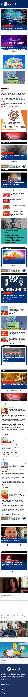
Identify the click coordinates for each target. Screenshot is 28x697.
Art (7, 560)
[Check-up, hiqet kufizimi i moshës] (4, 440)
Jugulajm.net (8, 302)
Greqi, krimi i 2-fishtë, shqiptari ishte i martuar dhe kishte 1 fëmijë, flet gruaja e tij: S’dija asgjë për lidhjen (13, 538)
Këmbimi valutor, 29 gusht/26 (11, 106)
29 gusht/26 (6, 202)
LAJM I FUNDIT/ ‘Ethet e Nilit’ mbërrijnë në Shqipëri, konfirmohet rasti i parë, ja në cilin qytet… (17, 495)
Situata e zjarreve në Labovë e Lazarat (5, 195)
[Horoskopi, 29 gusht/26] (6, 201)
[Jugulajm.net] (10, 4)
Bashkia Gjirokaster (4, 341)
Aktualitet (4, 45)
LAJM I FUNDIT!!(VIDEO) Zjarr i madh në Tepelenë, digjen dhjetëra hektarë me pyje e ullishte (17, 213)
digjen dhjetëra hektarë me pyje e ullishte (5, 213)
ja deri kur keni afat (4, 413)
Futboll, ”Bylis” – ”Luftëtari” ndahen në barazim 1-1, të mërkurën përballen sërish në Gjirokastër (17, 311)
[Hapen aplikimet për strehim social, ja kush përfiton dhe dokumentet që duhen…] (14, 381)
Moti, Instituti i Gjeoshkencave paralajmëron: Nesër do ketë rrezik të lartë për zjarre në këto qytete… (13, 483)
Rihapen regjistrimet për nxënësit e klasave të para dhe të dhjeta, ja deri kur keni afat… (17, 411)
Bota (9, 534)
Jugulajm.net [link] (4, 673)
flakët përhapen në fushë (6, 208)
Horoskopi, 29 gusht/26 (15, 199)
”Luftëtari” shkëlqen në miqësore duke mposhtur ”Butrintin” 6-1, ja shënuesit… (17, 333)
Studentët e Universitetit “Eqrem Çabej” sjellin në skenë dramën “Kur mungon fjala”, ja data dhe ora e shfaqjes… (14, 564)
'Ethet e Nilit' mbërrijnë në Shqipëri (4, 497)
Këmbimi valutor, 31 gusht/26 (13, 28)
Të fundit (11, 45)
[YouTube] (4, 693)
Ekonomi (6, 256)
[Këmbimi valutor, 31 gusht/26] (14, 17)
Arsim (4, 560)
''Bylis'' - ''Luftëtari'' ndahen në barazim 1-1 (5, 313)
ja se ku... (4, 467)
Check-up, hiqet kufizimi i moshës (16, 440)
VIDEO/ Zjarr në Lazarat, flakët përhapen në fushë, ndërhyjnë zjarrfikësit (17, 207)
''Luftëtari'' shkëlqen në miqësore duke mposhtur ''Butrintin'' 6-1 (4, 333)
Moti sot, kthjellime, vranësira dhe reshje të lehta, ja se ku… (17, 465)
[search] (26, 4)
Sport (4, 292)
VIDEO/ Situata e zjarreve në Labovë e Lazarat (17, 194)
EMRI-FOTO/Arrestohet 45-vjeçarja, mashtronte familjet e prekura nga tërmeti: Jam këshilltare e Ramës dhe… (13, 95)
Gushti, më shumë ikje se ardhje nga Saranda (14, 91)
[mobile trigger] (2, 4)
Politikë (4, 180)
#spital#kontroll (6, 442)
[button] (15, 11)
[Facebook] (2, 693)
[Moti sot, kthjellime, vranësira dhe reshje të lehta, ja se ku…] (4, 465)
